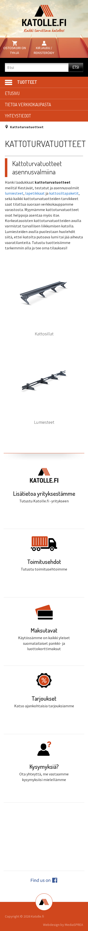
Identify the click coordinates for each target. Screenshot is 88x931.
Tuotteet (27, 82)
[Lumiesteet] (44, 382)
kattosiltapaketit (64, 193)
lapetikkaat (35, 193)
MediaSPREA (74, 924)
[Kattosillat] (44, 293)
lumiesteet (14, 193)
